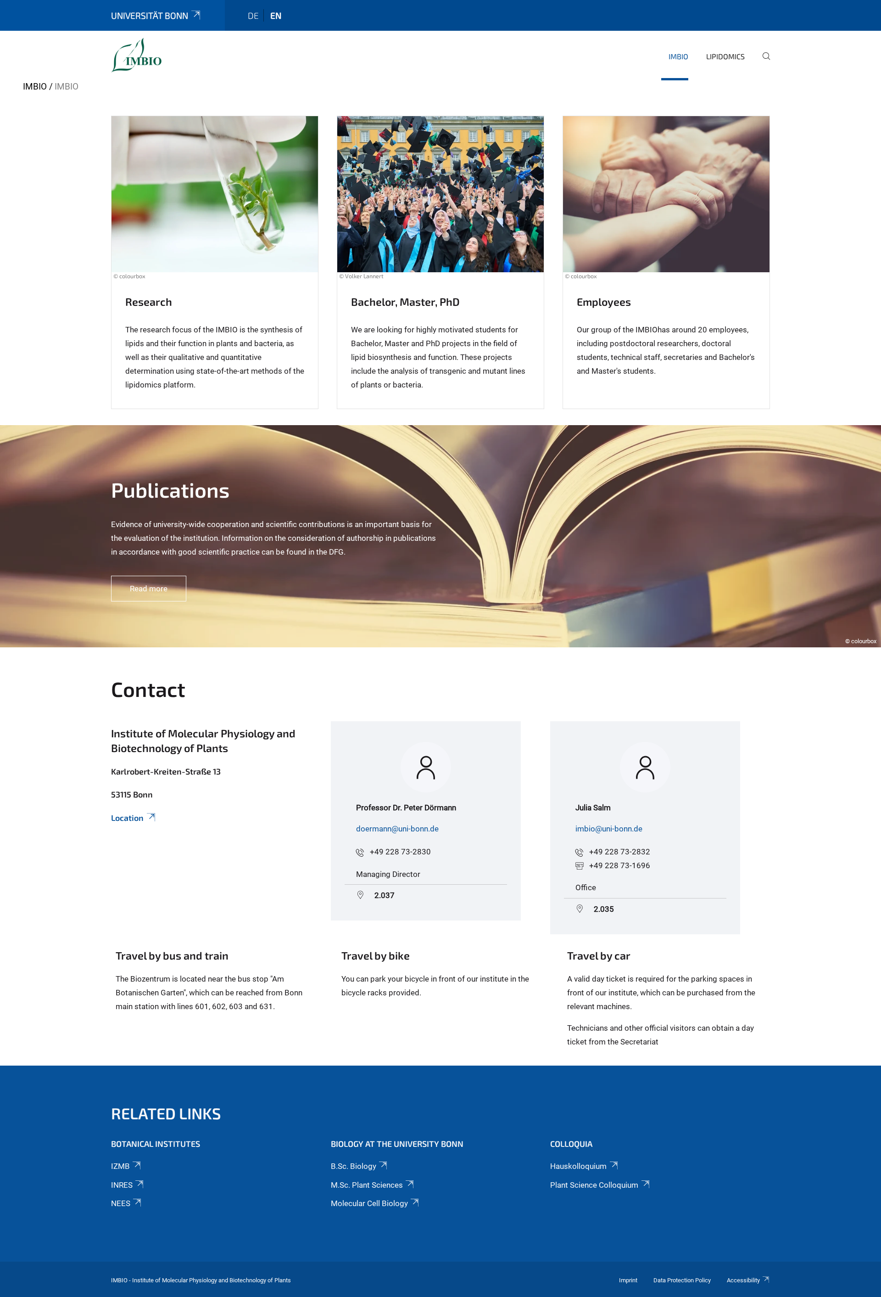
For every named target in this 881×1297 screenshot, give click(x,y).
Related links (166, 1113)
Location (127, 818)
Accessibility (743, 1280)
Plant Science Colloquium (594, 1185)
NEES (120, 1203)
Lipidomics (725, 56)
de (253, 15)
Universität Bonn (149, 15)
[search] (762, 62)
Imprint (628, 1280)
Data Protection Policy (682, 1280)
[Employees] (666, 203)
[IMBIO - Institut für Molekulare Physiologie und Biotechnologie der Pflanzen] (136, 55)
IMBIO (678, 56)
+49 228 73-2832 (619, 851)
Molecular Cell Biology (369, 1203)
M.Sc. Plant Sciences (367, 1185)
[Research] (215, 203)
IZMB (120, 1166)
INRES (122, 1185)
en (275, 15)
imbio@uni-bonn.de (608, 828)
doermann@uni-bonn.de (397, 828)
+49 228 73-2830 (400, 851)
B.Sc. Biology (353, 1166)
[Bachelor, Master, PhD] (440, 203)
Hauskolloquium (578, 1166)
